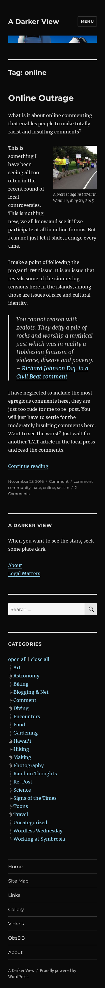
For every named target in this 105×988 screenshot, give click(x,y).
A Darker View (33, 21)
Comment (59, 481)
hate (36, 487)
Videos (16, 924)
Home (15, 866)
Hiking (21, 749)
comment (83, 481)
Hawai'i (22, 741)
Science (22, 790)
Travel (20, 814)
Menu (87, 21)
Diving (21, 708)
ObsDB (16, 938)
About (15, 565)
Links (14, 895)
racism (63, 487)
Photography (28, 765)
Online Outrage (41, 98)
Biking (21, 684)
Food (19, 725)
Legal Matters (24, 573)
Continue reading (28, 466)
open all (17, 659)
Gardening (25, 733)
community (19, 487)
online (49, 487)
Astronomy (26, 676)
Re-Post (22, 782)
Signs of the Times (35, 798)
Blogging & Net (31, 692)
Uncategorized (30, 822)
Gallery (16, 909)
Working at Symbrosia (39, 839)
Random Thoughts (35, 773)
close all (40, 659)
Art (17, 667)
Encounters (26, 716)
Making (22, 757)
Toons (20, 806)
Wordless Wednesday (37, 831)
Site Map (18, 881)
